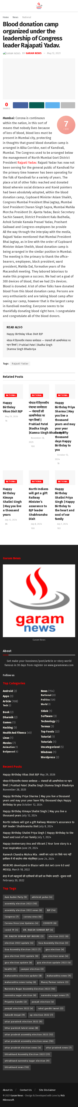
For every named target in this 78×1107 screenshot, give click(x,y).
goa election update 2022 (54, 962)
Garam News (34, 53)
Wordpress (48, 757)
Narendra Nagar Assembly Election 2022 (30, 989)
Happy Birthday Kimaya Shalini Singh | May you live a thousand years (12, 501)
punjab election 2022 (19, 1008)
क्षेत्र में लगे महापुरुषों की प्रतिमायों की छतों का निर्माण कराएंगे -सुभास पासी (37, 876)
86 (6, 524)
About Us (8, 1090)
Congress (12, 917)
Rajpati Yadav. (27, 162)
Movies (7, 743)
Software (47, 716)
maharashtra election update (23, 976)
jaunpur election (32, 969)
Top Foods (47, 731)
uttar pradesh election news (23, 1047)
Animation (9, 747)
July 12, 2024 (11, 520)
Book (6, 712)
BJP (51, 910)
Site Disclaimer (47, 1090)
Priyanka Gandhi (16, 1002)
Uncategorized (50, 747)
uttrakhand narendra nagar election (27, 1061)
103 (59, 528)
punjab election (43, 1002)
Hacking (8, 727)
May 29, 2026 (11, 416)
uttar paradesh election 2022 (23, 1021)
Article (7, 701)
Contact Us (26, 1090)
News (15, 17)
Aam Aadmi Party (16, 897)
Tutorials (46, 742)
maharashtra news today (20, 982)
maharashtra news (59, 976)
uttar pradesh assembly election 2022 (29, 1034)
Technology (48, 721)
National (26, 17)
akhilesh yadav (42, 897)
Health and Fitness (14, 732)
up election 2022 (41, 1015)
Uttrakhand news (17, 1067)
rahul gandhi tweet (50, 1008)
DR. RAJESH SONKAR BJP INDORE (24, 936)
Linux (6, 738)
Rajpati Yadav (20, 363)
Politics (45, 699)
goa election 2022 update (21, 956)
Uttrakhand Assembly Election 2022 (27, 1054)
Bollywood (9, 751)
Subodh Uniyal (15, 1015)
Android (8, 691)
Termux (45, 726)
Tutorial (46, 736)
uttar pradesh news (59, 1047)
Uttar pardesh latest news (21, 1028)
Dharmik (8, 717)
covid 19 (11, 930)
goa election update (18, 962)
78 (58, 463)
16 (6, 421)
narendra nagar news (55, 995)
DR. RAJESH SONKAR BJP (38, 930)
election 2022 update (19, 943)
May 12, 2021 (54, 53)
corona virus (32, 917)
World (44, 704)
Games (7, 722)
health (10, 969)
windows (46, 752)
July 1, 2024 (62, 524)
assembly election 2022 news (23, 910)
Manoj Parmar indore (54, 982)
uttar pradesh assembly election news (29, 1041)
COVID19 (49, 923)
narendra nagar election (20, 995)
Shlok (44, 711)
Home (6, 17)
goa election (55, 949)
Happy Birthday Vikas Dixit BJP (25, 334)
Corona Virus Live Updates (21, 923)
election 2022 (58, 936)
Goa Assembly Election (53, 943)
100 (32, 446)
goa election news (55, 956)
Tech (5, 705)
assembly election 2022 (21, 903)
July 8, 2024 (36, 524)
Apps (6, 696)
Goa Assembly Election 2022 (23, 949)
